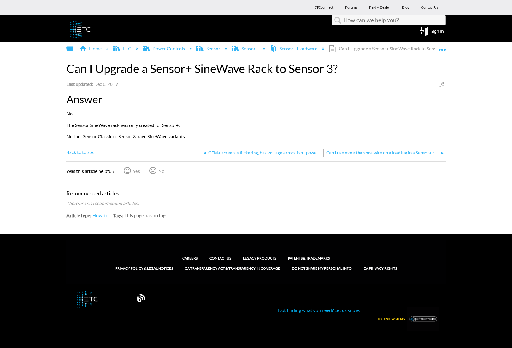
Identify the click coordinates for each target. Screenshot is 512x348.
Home (95, 48)
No (161, 171)
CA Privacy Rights (380, 268)
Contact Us (220, 258)
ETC (127, 48)
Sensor (213, 48)
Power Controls (169, 48)
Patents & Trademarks (309, 258)
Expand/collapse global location (442, 46)
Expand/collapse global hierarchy (73, 48)
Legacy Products (259, 258)
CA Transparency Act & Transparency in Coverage (232, 268)
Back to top (77, 152)
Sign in (437, 30)
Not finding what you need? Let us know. (319, 310)
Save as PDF (441, 85)
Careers (190, 258)
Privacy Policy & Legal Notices (144, 268)
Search (338, 20)
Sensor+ (250, 48)
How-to (100, 215)
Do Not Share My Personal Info (322, 268)
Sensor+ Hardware (298, 48)
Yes (136, 171)
